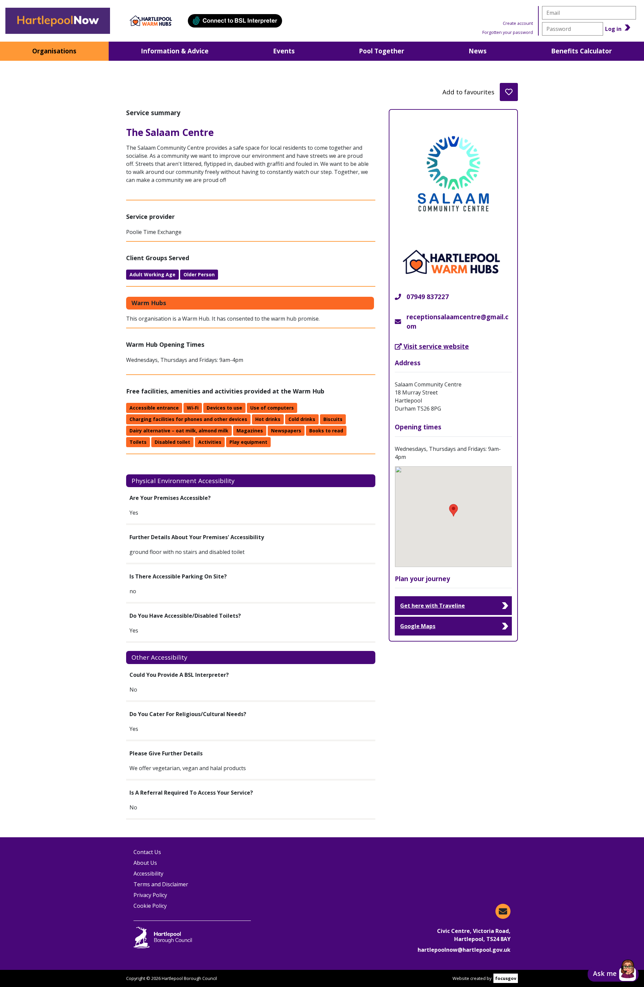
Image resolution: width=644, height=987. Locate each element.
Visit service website (436, 346)
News (478, 51)
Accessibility (148, 873)
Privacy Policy (150, 895)
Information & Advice (175, 51)
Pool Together (381, 51)
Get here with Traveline (432, 605)
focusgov (505, 978)
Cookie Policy (150, 905)
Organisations (54, 51)
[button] (613, 974)
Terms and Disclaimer (160, 884)
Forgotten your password (507, 32)
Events (284, 51)
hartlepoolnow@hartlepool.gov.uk (464, 949)
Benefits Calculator (581, 51)
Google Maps (417, 626)
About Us (145, 862)
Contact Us (147, 852)
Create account (518, 23)
